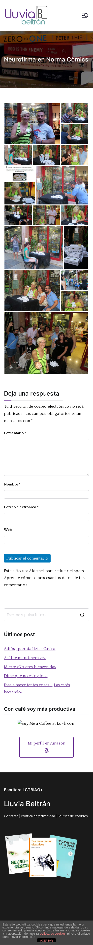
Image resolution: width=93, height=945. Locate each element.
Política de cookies (73, 816)
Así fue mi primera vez (25, 658)
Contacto (11, 816)
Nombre (12, 484)
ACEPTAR (46, 940)
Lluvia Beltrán (27, 803)
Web (8, 530)
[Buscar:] (46, 615)
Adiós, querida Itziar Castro (29, 648)
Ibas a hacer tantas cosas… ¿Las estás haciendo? (37, 688)
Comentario (15, 433)
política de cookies (52, 933)
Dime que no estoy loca (26, 676)
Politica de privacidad (38, 816)
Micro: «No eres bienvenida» (30, 667)
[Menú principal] (85, 15)
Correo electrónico (21, 507)
